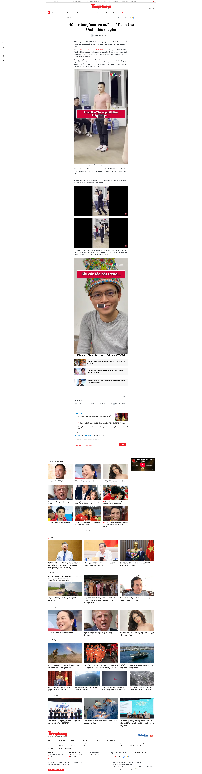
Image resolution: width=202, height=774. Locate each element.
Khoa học (136, 12)
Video (148, 12)
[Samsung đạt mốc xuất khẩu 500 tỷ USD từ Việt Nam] (137, 550)
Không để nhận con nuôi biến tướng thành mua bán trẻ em (99, 564)
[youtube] (153, 1)
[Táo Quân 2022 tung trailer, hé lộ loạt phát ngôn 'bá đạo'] (121, 417)
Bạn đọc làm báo (57, 770)
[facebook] (151, 1)
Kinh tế (59, 12)
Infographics (111, 740)
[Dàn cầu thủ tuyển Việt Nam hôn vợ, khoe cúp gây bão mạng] (115, 492)
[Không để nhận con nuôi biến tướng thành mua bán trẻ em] (101, 550)
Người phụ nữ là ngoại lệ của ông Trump (58, 503)
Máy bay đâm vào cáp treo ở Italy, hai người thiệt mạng (86, 688)
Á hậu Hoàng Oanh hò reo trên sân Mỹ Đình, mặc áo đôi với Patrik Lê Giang (115, 524)
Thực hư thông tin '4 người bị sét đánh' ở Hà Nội (64, 598)
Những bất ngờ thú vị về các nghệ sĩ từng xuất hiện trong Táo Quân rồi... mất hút (102, 427)
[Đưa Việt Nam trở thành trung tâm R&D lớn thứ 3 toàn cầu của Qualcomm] (60, 678)
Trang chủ (49, 12)
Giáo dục (130, 12)
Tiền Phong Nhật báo (92, 1)
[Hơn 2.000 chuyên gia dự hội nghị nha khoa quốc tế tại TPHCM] (65, 708)
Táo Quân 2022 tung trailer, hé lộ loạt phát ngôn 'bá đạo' (94, 417)
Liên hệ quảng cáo (74, 752)
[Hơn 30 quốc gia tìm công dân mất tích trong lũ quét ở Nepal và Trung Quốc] (101, 653)
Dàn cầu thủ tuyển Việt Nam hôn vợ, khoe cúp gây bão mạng (115, 503)
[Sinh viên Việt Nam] (143, 735)
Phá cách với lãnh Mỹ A (55, 481)
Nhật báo (62, 740)
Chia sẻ (3, 47)
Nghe (3, 42)
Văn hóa (118, 12)
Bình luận (3, 56)
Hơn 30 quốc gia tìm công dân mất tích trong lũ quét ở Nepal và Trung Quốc (101, 666)
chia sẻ (118, 17)
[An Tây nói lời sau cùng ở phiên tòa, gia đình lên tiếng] (115, 471)
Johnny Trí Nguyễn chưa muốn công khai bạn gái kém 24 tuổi (87, 503)
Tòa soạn (125, 1)
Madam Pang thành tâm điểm (85, 481)
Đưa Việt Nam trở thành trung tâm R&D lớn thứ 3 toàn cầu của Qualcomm (59, 689)
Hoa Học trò (116, 1)
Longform (98, 740)
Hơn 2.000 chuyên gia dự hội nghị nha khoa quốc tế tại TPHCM (64, 721)
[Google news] (129, 756)
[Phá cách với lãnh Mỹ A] (60, 471)
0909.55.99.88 (74, 754)
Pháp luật (95, 12)
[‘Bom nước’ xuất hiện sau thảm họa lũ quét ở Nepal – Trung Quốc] (142, 678)
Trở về (3, 60)
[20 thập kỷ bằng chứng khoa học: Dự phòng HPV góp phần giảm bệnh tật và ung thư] (137, 708)
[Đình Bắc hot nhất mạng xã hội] (60, 513)
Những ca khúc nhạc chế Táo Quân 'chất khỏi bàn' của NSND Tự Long (102, 423)
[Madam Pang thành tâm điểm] (88, 471)
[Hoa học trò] (152, 735)
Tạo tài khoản (88, 435)
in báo (126, 17)
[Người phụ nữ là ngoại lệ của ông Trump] (60, 492)
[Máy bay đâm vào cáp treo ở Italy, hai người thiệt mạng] (87, 678)
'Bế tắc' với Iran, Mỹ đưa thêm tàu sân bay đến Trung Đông (136, 666)
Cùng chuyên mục (56, 462)
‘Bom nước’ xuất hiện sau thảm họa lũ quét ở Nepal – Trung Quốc (141, 688)
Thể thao (102, 12)
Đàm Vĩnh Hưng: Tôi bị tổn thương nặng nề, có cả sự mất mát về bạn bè (106, 362)
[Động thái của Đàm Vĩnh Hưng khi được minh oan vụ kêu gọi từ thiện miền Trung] (80, 382)
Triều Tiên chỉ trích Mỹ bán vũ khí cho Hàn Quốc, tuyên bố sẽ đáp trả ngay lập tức (113, 689)
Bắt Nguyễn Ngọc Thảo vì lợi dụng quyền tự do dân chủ (135, 598)
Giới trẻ (89, 12)
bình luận (129, 17)
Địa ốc (71, 12)
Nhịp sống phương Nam (65, 748)
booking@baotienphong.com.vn (78, 756)
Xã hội (53, 12)
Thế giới (84, 12)
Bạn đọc (121, 745)
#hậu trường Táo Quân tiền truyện (102, 404)
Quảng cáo (133, 1)
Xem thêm (153, 12)
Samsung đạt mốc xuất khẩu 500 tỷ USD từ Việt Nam (135, 564)
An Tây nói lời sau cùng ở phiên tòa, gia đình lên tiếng (114, 482)
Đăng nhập (77, 435)
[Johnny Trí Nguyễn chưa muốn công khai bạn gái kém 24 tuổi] (88, 492)
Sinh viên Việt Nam (106, 1)
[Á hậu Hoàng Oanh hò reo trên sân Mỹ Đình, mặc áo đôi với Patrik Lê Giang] (115, 513)
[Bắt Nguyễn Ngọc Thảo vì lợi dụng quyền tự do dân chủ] (137, 585)
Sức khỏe (77, 12)
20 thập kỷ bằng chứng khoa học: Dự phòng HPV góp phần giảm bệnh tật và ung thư (137, 723)
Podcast (86, 740)
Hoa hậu (143, 12)
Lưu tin (3, 51)
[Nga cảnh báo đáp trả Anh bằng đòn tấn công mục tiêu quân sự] (65, 653)
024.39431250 (53, 758)
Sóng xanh (65, 12)
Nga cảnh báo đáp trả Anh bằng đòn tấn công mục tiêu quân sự (63, 666)
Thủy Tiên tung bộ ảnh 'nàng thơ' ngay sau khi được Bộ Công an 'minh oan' (105, 371)
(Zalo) (80, 754)
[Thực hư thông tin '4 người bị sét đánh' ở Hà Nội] (65, 585)
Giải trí (124, 12)
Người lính (108, 12)
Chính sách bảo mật (141, 752)
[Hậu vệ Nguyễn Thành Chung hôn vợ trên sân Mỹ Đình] (88, 513)
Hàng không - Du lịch (135, 745)
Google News (133, 17)
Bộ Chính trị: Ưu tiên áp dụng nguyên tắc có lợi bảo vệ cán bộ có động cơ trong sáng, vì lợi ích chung (64, 565)
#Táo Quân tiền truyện (82, 404)
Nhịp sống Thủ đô (52, 748)
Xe (114, 12)
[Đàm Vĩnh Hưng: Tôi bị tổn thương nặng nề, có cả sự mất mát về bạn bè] (80, 362)
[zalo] (124, 756)
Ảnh (72, 740)
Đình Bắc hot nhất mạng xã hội (59, 522)
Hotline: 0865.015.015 (79, 1)
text (122, 17)
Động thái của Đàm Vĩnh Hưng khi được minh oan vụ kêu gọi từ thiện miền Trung (106, 381)
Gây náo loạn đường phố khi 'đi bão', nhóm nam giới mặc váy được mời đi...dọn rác (99, 600)
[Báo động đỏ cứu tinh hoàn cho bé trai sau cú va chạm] (101, 708)
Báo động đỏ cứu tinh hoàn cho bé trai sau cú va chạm (100, 721)
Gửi (123, 444)
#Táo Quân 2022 (120, 404)
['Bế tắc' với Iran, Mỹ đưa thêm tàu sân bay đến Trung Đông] (137, 653)
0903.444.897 (95, 754)
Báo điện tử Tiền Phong (101, 6)
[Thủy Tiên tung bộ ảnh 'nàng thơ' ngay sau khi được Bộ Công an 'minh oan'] (80, 371)
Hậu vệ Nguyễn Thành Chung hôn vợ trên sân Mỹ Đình (87, 523)
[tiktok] (120, 757)
